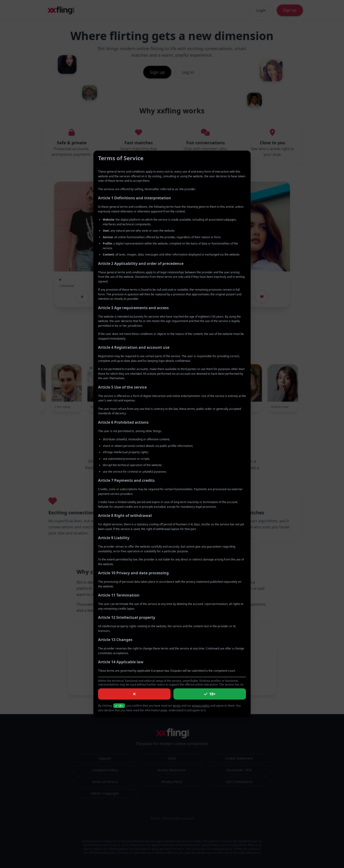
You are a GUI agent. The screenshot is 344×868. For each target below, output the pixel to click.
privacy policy (201, 706)
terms (177, 706)
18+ (212, 694)
